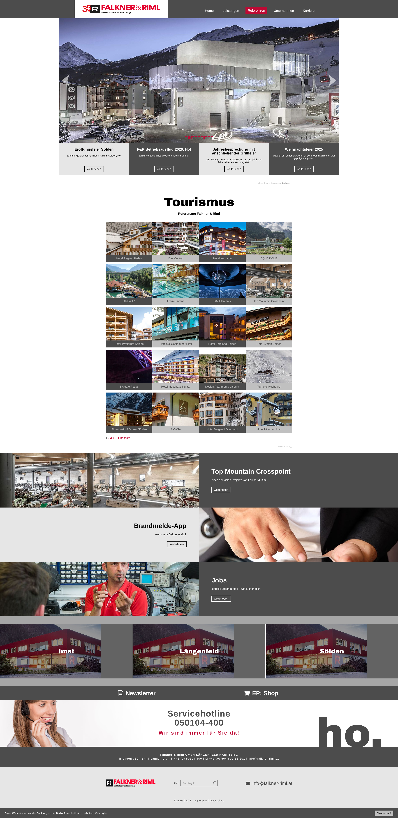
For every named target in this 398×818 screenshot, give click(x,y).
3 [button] (192, 137)
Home (209, 10)
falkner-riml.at (263, 183)
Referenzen (256, 10)
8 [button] (209, 137)
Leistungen (231, 10)
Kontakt (178, 800)
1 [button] (186, 137)
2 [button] (189, 137)
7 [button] (205, 137)
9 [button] (212, 137)
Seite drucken (283, 446)
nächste (125, 437)
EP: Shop (264, 693)
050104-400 (199, 722)
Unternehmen (284, 10)
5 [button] (199, 137)
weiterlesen (221, 489)
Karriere (309, 10)
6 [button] (202, 137)
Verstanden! (384, 813)
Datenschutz (217, 800)
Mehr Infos (101, 813)
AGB (188, 800)
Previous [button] (65, 80)
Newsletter (140, 693)
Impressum (200, 800)
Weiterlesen (94, 169)
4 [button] (196, 137)
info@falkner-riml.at (263, 758)
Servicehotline (199, 713)
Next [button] (332, 80)
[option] (199, 80)
